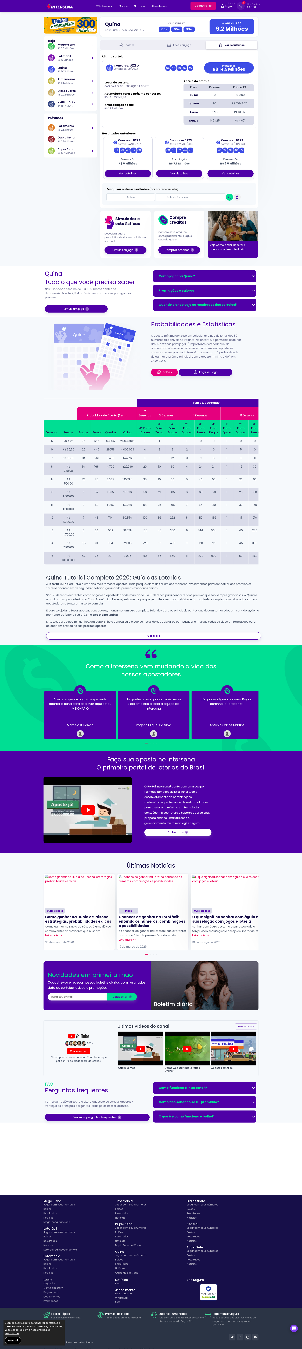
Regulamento (52, 1292)
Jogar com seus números (59, 1204)
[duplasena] (92, 139)
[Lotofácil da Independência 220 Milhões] (70, 25)
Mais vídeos (245, 1026)
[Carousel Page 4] (156, 954)
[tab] (127, 45)
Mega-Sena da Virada (57, 1222)
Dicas (128, 910)
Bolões (47, 1209)
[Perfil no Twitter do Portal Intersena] (232, 1337)
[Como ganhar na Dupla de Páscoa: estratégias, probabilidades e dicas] (79, 890)
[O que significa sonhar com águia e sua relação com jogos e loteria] (226, 890)
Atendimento (160, 6)
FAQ (117, 1302)
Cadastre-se (203, 6)
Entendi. (13, 1340)
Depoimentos (52, 1296)
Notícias (139, 6)
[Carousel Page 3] (153, 954)
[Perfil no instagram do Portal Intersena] (248, 1337)
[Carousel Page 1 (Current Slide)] (146, 954)
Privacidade (86, 1342)
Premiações (51, 1301)
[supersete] (92, 151)
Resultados (50, 1213)
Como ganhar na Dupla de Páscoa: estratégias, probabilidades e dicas (78, 919)
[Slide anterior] (55, 712)
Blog (117, 1283)
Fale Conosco (123, 1293)
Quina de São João (126, 1272)
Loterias (104, 6)
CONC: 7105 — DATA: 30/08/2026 (123, 30)
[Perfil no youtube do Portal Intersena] (255, 1337)
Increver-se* (80, 1051)
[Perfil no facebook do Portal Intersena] (240, 1337)
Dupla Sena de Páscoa (128, 1245)
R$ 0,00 (253, 6)
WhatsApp (121, 1298)
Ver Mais (153, 636)
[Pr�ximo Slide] (247, 712)
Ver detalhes (128, 173)
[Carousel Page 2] (150, 954)
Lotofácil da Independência (60, 1249)
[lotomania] (92, 128)
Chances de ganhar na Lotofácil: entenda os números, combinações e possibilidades (152, 921)
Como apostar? (53, 1288)
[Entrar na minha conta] (222, 7)
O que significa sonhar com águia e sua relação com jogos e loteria (225, 919)
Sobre (123, 6)
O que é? (49, 1283)
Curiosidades (55, 910)
